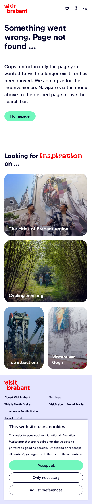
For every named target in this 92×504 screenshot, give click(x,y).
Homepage (20, 116)
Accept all (46, 465)
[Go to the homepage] (18, 8)
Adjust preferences (46, 490)
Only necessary (46, 477)
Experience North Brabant (22, 411)
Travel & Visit (13, 418)
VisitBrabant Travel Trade (66, 404)
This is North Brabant (18, 404)
